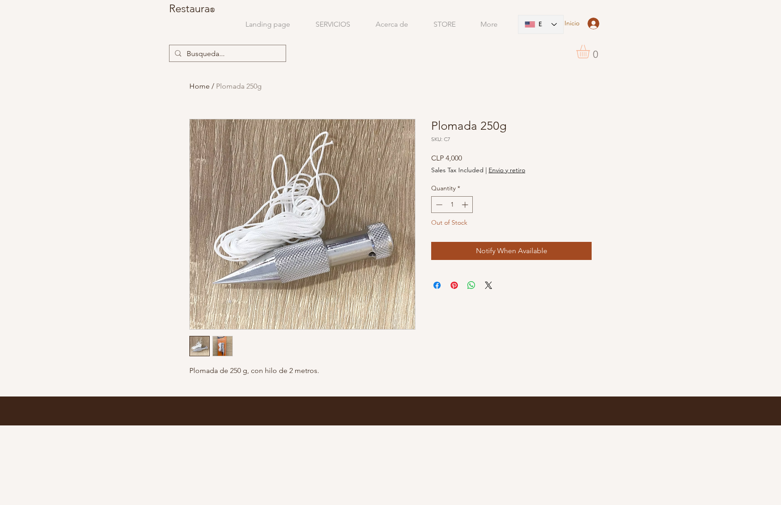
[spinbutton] (452, 204)
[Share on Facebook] (437, 285)
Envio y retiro (507, 170)
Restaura (189, 8)
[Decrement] (438, 204)
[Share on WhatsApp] (471, 285)
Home (199, 86)
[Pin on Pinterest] (454, 285)
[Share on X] (488, 285)
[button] (591, 51)
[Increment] (465, 204)
